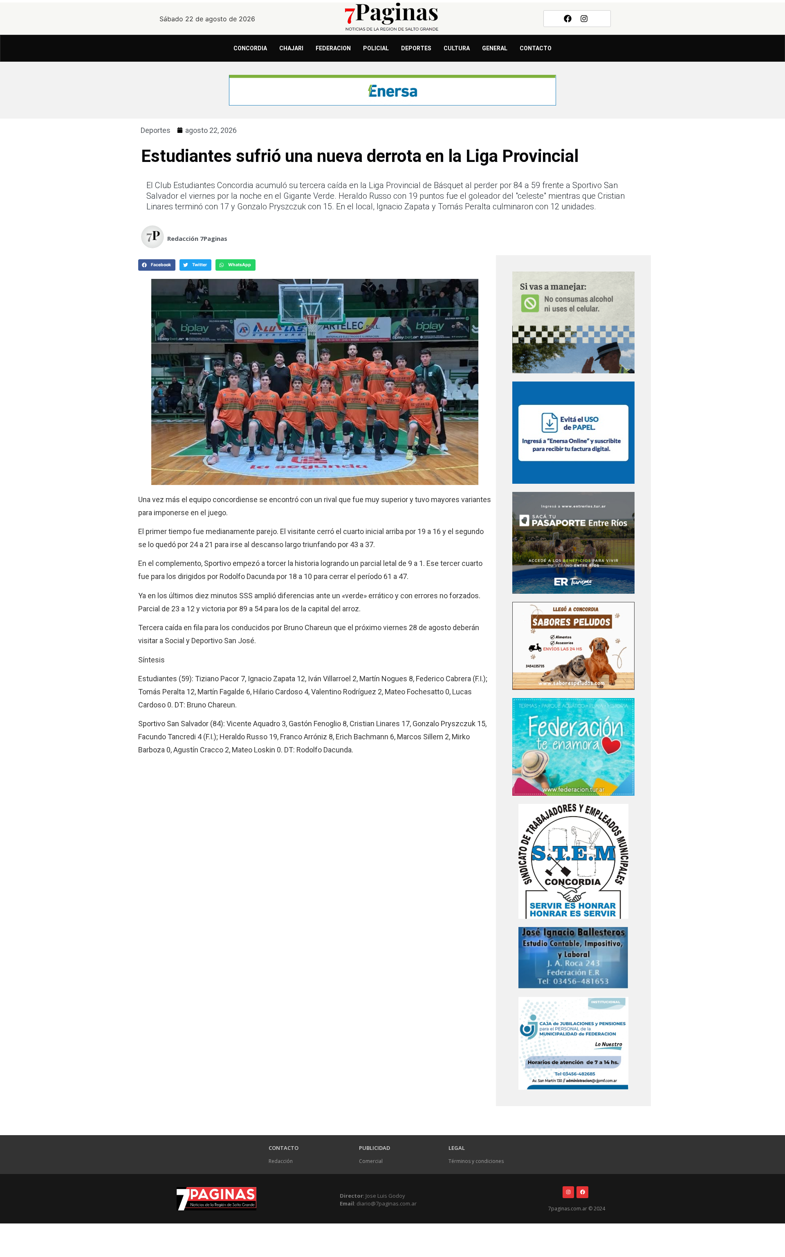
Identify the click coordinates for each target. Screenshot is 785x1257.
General (494, 48)
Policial (376, 48)
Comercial (371, 1161)
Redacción (281, 1161)
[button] (156, 265)
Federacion (333, 48)
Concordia (250, 48)
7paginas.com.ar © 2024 (576, 1208)
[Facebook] (567, 18)
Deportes (416, 48)
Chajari (291, 48)
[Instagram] (584, 18)
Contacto (536, 48)
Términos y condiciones (476, 1161)
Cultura (457, 48)
